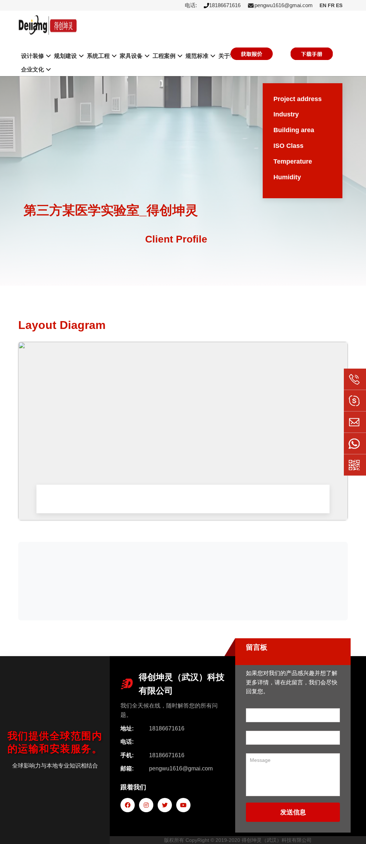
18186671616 (225, 5)
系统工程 (98, 56)
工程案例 (164, 56)
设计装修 (32, 56)
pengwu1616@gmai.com (283, 5)
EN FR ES (331, 5)
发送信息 (293, 812)
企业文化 (32, 69)
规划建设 (65, 56)
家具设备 (131, 56)
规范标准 (197, 56)
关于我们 (229, 56)
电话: (191, 5)
